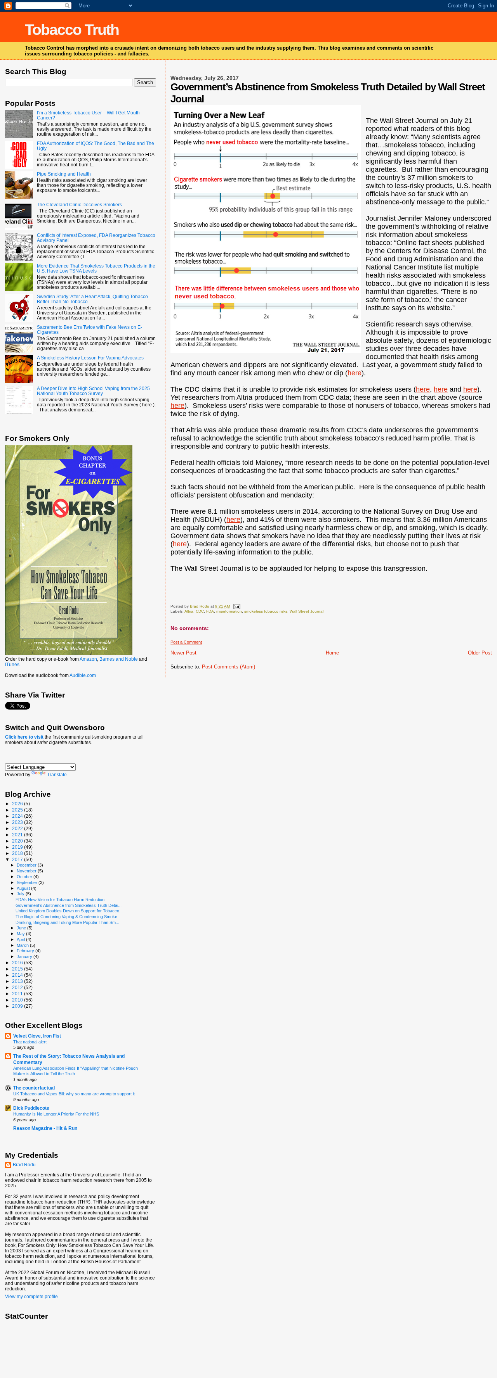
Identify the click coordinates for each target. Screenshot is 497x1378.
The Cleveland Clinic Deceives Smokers (79, 204)
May (21, 933)
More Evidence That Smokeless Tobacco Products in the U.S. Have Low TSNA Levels (96, 268)
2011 (18, 993)
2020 (18, 840)
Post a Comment (186, 642)
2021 (18, 834)
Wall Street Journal (306, 611)
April (21, 939)
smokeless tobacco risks (265, 611)
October (25, 876)
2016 (18, 962)
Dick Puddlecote (31, 1107)
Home (332, 653)
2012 (18, 987)
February (26, 950)
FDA (210, 611)
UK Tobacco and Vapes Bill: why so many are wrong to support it (74, 1093)
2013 (18, 981)
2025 (18, 809)
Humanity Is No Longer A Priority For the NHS (56, 1114)
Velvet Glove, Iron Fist (37, 1035)
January (25, 956)
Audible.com (83, 675)
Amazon (88, 659)
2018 (18, 853)
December (27, 865)
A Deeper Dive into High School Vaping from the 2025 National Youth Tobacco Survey (93, 391)
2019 (18, 847)
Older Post (480, 653)
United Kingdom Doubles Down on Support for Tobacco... (69, 910)
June (22, 928)
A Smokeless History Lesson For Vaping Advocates (90, 357)
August (24, 888)
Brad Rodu (24, 1164)
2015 (18, 968)
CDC (200, 611)
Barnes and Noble (118, 659)
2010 (18, 999)
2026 (18, 803)
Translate (57, 774)
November (27, 871)
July (21, 893)
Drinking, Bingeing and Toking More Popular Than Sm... (67, 922)
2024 (18, 816)
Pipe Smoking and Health (64, 173)
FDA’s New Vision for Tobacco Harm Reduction (60, 899)
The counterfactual (34, 1087)
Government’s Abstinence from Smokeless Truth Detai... (69, 905)
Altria (188, 611)
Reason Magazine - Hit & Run (45, 1128)
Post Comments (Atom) (228, 667)
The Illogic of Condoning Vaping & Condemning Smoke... (68, 916)
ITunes (12, 664)
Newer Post (183, 653)
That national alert (30, 1042)
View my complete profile (31, 1296)
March (23, 945)
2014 (18, 974)
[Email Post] (236, 606)
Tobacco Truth (72, 29)
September (27, 882)
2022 (18, 828)
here (354, 373)
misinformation (229, 611)
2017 (18, 859)
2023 (18, 822)
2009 (18, 1005)
